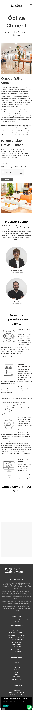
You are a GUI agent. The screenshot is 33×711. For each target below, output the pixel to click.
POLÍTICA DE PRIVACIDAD (16, 692)
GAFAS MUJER (16, 644)
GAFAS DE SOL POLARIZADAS (16, 635)
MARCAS (16, 665)
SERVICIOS (16, 667)
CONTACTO (16, 677)
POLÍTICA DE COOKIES (16, 695)
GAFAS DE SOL (16, 630)
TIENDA (16, 662)
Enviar (7, 179)
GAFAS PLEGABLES (16, 649)
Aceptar (6, 705)
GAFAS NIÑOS (16, 647)
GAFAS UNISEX (16, 651)
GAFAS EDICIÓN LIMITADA (16, 637)
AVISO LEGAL (16, 690)
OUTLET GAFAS (16, 654)
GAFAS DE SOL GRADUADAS (16, 632)
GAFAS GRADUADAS (16, 640)
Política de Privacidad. (21, 167)
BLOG (16, 674)
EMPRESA (16, 670)
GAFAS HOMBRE (16, 642)
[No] (3, 709)
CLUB (16, 672)
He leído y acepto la (15, 167)
